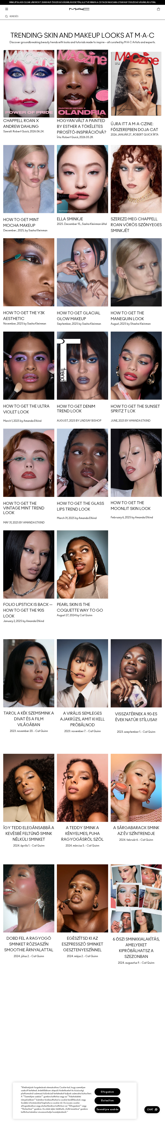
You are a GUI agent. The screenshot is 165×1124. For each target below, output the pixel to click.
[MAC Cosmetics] (79, 9)
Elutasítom (107, 1100)
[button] (152, 1110)
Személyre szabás (108, 1109)
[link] (82, 30)
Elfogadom (107, 1092)
